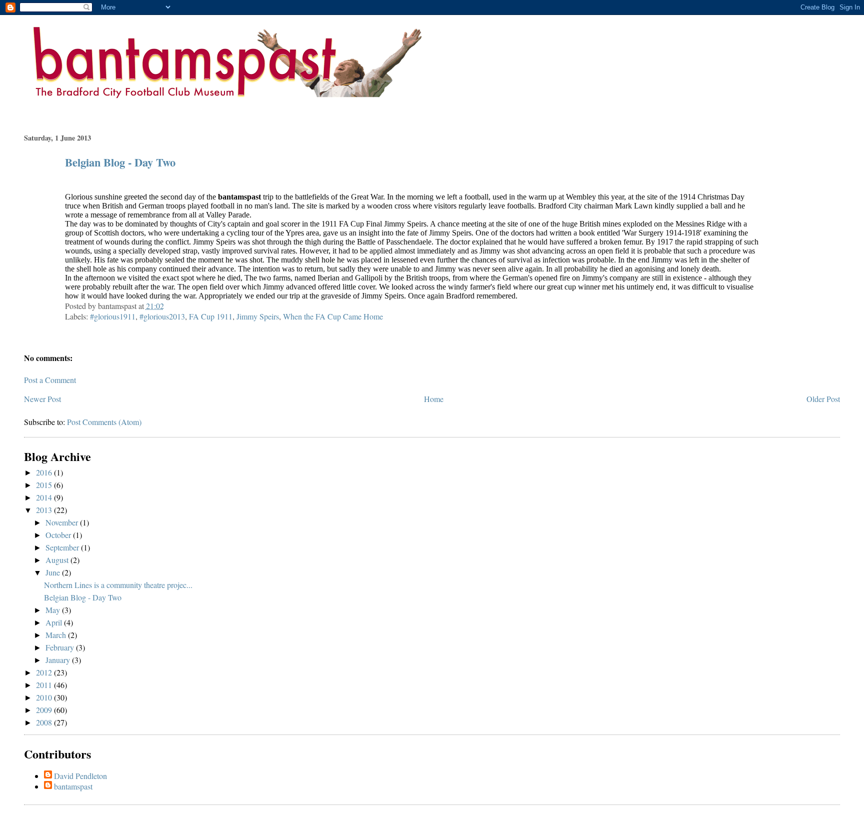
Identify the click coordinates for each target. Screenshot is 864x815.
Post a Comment (50, 379)
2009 (45, 709)
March (57, 635)
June (54, 572)
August (58, 559)
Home (434, 399)
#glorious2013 (162, 316)
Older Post (823, 399)
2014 (45, 497)
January (59, 659)
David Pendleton (80, 775)
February (61, 647)
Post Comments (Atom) (104, 421)
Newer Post (42, 399)
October (59, 535)
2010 (45, 697)
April (55, 622)
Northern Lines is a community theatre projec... (118, 585)
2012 (45, 672)
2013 (45, 509)
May (54, 609)
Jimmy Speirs (257, 316)
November (63, 522)
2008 (45, 722)
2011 (45, 685)
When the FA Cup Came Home (333, 316)
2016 (45, 472)
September (63, 547)
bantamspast (73, 786)
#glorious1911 (113, 316)
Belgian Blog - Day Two (120, 162)
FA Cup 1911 (210, 316)
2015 (45, 485)
